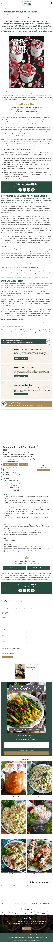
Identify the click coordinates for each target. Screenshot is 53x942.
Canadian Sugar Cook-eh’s (24, 367)
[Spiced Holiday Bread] (45, 885)
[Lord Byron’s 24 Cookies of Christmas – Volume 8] (20, 885)
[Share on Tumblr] (1, 469)
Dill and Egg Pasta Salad (39, 796)
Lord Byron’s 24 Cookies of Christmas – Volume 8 (20, 904)
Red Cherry (19, 178)
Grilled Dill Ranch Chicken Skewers (39, 873)
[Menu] (1, 3)
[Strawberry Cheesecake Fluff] (39, 817)
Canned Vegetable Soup (13, 796)
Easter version (39, 124)
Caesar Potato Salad (13, 873)
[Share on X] (1, 461)
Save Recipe (32, 17)
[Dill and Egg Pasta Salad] (39, 778)
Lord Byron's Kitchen (26, 3)
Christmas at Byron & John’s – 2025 (7, 904)
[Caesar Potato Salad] (13, 856)
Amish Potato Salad (13, 835)
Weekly (31, 750)
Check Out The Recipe (21, 358)
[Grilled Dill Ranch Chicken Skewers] (39, 856)
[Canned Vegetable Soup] (13, 778)
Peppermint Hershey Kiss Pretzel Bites (33, 904)
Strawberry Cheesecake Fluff (39, 835)
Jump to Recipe (22, 17)
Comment (4, 617)
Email (3, 635)
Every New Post (24, 750)
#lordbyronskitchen (15, 568)
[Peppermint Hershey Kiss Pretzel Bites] (33, 885)
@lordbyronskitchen (38, 568)
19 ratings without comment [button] (24, 601)
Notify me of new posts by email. (9, 653)
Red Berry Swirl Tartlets (23, 385)
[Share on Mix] (1, 480)
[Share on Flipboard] (1, 472)
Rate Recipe (43, 469)
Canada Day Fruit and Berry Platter (27, 350)
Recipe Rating (5, 612)
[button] (41, 465)
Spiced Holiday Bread (45, 903)
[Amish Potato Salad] (13, 817)
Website (3, 641)
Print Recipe (23, 464)
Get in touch (26, 928)
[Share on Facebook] (1, 476)
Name (3, 629)
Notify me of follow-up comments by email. (11, 648)
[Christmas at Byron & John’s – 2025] (7, 885)
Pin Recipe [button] (7, 464)
